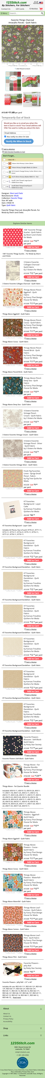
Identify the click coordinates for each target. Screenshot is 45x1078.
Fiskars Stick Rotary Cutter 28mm (22, 163)
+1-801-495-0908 (22, 1055)
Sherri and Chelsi (16, 193)
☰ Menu (4, 13)
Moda (16, 195)
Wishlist (34, 9)
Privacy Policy (8, 1019)
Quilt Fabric (10, 205)
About (6, 1008)
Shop (5, 1028)
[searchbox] (26, 13)
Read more (17, 997)
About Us (6, 1014)
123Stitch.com (23, 1043)
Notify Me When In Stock (18, 141)
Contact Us (5, 9)
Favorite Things (16, 198)
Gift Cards (20, 9)
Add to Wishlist (31, 251)
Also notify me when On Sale (17, 137)
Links (5, 1035)
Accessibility (7, 1021)
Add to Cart (33, 247)
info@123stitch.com (22, 1052)
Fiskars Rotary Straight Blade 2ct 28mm (24, 167)
